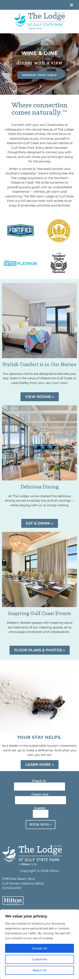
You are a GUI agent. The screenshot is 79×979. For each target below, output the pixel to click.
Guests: (40, 807)
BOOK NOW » (40, 824)
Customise (39, 959)
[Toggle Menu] (71, 5)
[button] (4, 64)
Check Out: (40, 794)
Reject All (39, 970)
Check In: (39, 780)
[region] (39, 944)
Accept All (39, 948)
